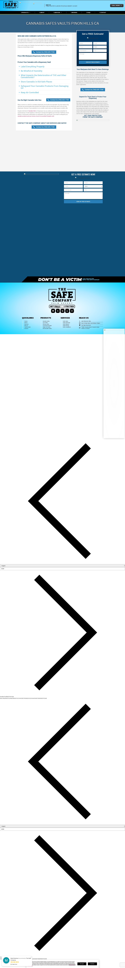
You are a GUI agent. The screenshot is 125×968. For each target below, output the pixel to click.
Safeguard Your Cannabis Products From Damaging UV (44, 87)
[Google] (62, 311)
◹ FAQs (88, 12)
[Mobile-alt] (67, 311)
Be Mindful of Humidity (31, 71)
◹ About (41, 12)
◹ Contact (102, 12)
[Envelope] (72, 311)
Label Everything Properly (32, 66)
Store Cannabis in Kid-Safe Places (36, 82)
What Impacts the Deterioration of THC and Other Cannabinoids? (43, 76)
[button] (44, 66)
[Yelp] (58, 311)
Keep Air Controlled (30, 92)
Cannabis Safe (32, 111)
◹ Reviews (74, 12)
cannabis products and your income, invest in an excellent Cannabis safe (36, 116)
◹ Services (56, 12)
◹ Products (25, 12)
